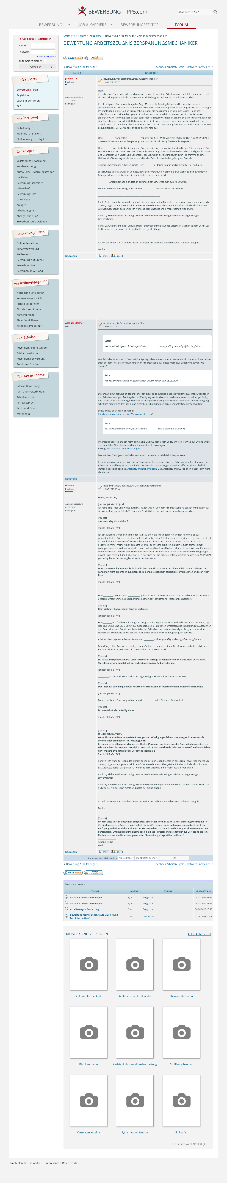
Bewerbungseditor (139, 24)
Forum (181, 24)
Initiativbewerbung (28, 249)
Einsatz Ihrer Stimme (29, 309)
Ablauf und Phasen (28, 320)
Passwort (24, 51)
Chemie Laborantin (181, 996)
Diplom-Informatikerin (88, 996)
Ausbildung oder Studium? (32, 347)
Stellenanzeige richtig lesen (33, 139)
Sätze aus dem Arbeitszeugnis (86, 897)
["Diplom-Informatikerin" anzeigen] (88, 989)
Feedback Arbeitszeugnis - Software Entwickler (182, 67)
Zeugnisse (148, 897)
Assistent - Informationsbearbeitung (135, 1064)
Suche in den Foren (28, 100)
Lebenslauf (148, 916)
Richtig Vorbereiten (28, 303)
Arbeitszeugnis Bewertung (84, 909)
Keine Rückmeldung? (29, 325)
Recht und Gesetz (27, 408)
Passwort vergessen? (46, 56)
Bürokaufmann (88, 1064)
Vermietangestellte (88, 1132)
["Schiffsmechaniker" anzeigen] (181, 1057)
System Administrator (134, 1132)
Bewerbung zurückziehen (32, 221)
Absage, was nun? (27, 216)
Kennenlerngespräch (29, 298)
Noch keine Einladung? (30, 292)
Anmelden (35, 66)
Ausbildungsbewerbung (31, 358)
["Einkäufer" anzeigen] (181, 1125)
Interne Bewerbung (28, 386)
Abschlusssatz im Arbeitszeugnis (123, 448)
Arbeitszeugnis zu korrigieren (141, 468)
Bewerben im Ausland (30, 271)
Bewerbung (50, 24)
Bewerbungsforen (27, 89)
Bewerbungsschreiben (30, 183)
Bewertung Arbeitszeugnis (82, 67)
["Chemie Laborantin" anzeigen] (181, 989)
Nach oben (71, 255)
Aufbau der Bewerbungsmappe (35, 172)
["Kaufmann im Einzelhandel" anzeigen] (134, 989)
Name (22, 45)
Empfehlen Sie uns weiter (25, 1163)
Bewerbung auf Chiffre (30, 260)
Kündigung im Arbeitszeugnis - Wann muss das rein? (125, 414)
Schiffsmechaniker (181, 1064)
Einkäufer (181, 1132)
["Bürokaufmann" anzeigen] (88, 1057)
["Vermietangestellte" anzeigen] (88, 1125)
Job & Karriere (92, 24)
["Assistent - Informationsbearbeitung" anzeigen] (134, 1057)
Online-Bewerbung (28, 243)
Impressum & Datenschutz (61, 1163)
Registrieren (44, 39)
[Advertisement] (138, 289)
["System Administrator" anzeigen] (134, 1125)
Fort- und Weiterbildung (31, 391)
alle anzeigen (199, 934)
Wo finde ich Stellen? (29, 133)
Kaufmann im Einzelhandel (134, 996)
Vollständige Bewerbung (31, 161)
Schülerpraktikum (27, 353)
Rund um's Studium (28, 364)
